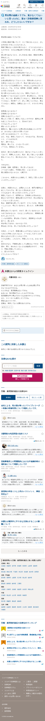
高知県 (14, 601)
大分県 (24, 607)
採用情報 (7, 711)
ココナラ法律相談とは (12, 681)
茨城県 (26, 572)
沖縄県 (3, 609)
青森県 (9, 566)
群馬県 (36, 572)
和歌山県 (30, 589)
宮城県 (19, 566)
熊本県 (19, 607)
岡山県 (9, 595)
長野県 (9, 577)
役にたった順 (37, 397)
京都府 (14, 589)
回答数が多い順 (22, 397)
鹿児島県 (36, 607)
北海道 (3, 566)
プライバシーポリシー (34, 687)
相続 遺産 (24, 370)
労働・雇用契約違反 (8, 263)
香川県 (3, 601)
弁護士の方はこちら (36, 2)
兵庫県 (9, 589)
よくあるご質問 (10, 693)
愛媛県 (9, 601)
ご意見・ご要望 (31, 681)
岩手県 (14, 566)
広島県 (3, 595)
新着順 (8, 397)
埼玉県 (21, 572)
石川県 (19, 577)
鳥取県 (19, 595)
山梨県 (14, 577)
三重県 (19, 583)
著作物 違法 (32, 370)
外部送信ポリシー (32, 690)
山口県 (14, 595)
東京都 (3, 572)
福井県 (30, 577)
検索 (38, 366)
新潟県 (3, 577)
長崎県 (14, 607)
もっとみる (22, 551)
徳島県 (19, 601)
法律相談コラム (10, 687)
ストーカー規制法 (23, 263)
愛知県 (3, 583)
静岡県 (9, 583)
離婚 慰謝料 (9, 370)
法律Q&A (7, 684)
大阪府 (3, 589)
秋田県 (24, 566)
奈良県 (24, 589)
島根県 (24, 595)
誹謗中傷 (17, 370)
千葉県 (15, 572)
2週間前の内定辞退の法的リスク (18, 628)
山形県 (30, 566)
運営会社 (7, 708)
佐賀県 (9, 607)
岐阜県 (14, 583)
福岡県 (3, 607)
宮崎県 (30, 607)
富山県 (24, 577)
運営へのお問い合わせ (12, 696)
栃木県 (31, 572)
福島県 (35, 566)
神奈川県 (9, 572)
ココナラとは (9, 690)
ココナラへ (5, 2)
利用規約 (29, 684)
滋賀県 (19, 589)
